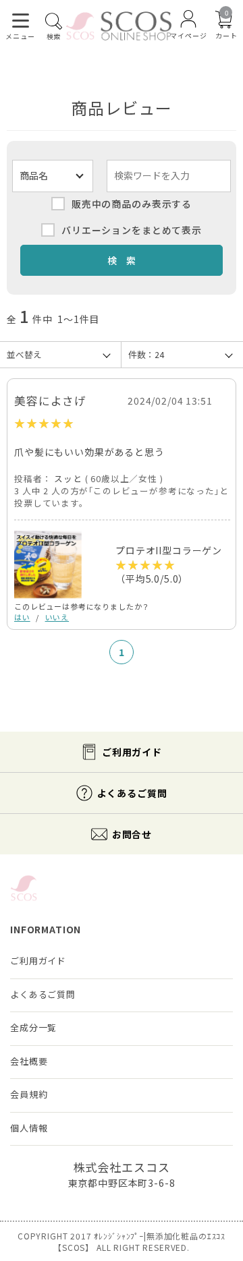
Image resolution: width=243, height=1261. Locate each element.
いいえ (57, 617)
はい (22, 617)
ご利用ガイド (132, 752)
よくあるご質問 (132, 793)
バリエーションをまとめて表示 (131, 230)
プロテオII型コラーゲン (168, 550)
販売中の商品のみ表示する (132, 203)
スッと (68, 478)
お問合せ (132, 834)
